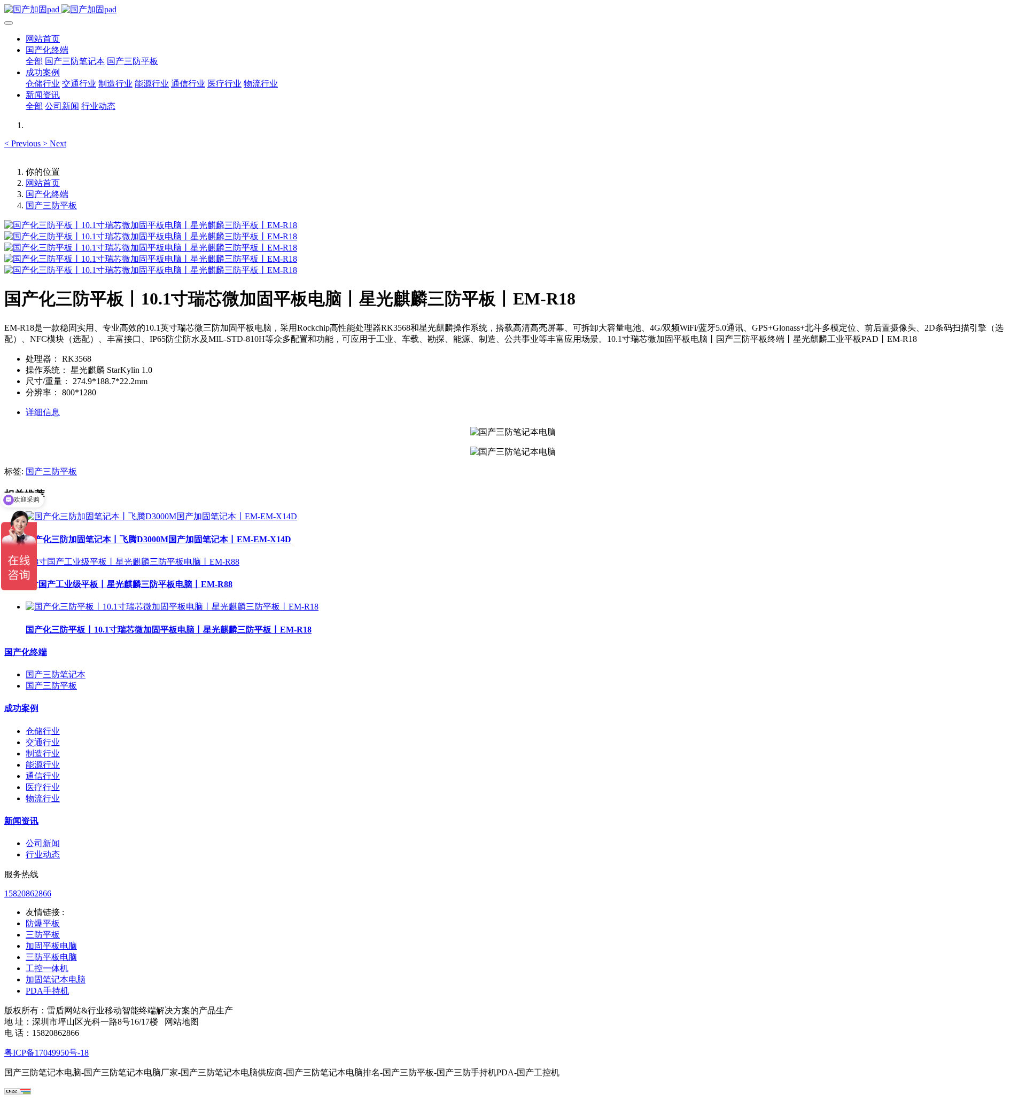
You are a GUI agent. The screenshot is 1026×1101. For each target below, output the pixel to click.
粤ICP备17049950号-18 (46, 1052)
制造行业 (43, 753)
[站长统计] (17, 1091)
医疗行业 (43, 787)
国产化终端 (47, 194)
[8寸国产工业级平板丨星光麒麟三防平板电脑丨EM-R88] (132, 561)
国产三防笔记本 (56, 674)
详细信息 (43, 412)
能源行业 (43, 764)
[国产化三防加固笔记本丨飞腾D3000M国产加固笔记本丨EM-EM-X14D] (161, 516)
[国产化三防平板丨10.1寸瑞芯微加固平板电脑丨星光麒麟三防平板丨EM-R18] (172, 606)
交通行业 (43, 742)
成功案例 (21, 708)
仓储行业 (43, 731)
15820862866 (27, 893)
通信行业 (43, 775)
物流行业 (43, 798)
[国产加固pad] (513, 9)
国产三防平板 (51, 205)
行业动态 (43, 854)
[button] (23, 143)
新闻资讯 (21, 820)
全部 (34, 61)
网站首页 (43, 38)
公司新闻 (43, 843)
